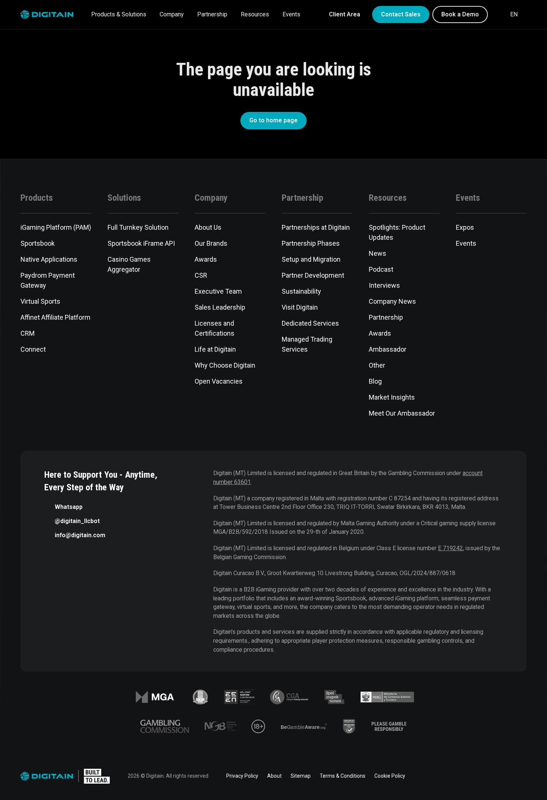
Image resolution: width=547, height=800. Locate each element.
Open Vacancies (219, 381)
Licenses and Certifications (214, 328)
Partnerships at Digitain (316, 227)
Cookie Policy (389, 776)
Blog (375, 381)
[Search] (498, 14)
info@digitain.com (80, 535)
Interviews (384, 285)
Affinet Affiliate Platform (55, 317)
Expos (465, 227)
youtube (501, 776)
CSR (201, 275)
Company (172, 14)
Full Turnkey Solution (138, 227)
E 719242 (450, 548)
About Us (208, 227)
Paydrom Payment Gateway (47, 280)
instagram (522, 776)
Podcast (381, 269)
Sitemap (301, 776)
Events (291, 14)
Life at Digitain (215, 349)
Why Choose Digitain (225, 365)
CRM (27, 333)
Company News (392, 301)
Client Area (344, 14)
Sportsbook (37, 243)
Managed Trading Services (307, 344)
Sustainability (301, 291)
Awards (206, 259)
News (377, 253)
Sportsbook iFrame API (141, 243)
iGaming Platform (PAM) (55, 227)
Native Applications (48, 259)
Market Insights (392, 397)
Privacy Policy (242, 776)
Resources (255, 14)
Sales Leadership (220, 307)
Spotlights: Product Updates (397, 232)
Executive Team (218, 291)
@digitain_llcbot (77, 521)
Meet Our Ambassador (402, 413)
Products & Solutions (118, 14)
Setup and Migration (311, 259)
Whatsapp (69, 506)
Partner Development (313, 275)
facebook (438, 776)
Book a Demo (460, 14)
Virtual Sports (40, 301)
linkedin (459, 776)
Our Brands (211, 243)
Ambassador (387, 349)
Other (377, 365)
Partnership (212, 14)
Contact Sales (400, 14)
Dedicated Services (310, 323)
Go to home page (273, 120)
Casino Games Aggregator (129, 264)
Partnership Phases (311, 243)
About (274, 776)
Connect (33, 349)
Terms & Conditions (342, 776)
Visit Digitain (300, 307)
